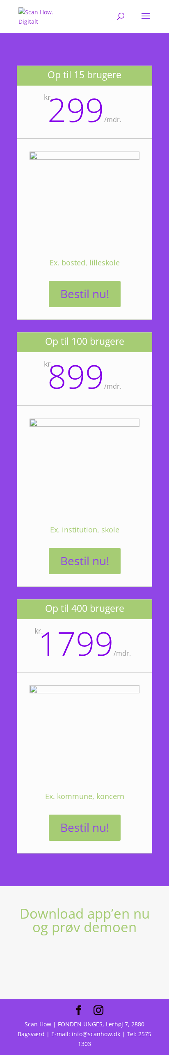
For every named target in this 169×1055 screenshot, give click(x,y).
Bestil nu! (84, 293)
